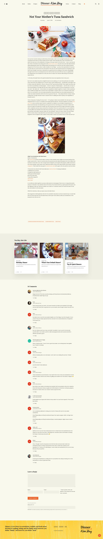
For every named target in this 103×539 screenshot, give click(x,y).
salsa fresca (30, 178)
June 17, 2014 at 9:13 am (37, 291)
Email (45, 489)
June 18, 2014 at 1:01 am (37, 408)
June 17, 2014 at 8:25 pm (37, 384)
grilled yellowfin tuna (50, 221)
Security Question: (32, 503)
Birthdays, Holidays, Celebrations (23, 244)
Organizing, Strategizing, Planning (74, 244)
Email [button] (66, 526)
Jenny (43, 20)
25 (47, 272)
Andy (18, 272)
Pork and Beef (45, 244)
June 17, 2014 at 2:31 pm (37, 362)
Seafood (57, 13)
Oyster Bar (32, 159)
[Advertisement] (51, 208)
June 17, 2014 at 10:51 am (37, 314)
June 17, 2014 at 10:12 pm (37, 397)
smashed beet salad (50, 166)
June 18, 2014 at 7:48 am (37, 428)
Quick (51, 13)
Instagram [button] (61, 526)
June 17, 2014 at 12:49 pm (37, 352)
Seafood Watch (52, 169)
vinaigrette (30, 166)
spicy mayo (30, 180)
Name (29, 489)
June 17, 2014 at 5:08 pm (37, 372)
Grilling (47, 13)
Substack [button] (56, 526)
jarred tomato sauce (53, 63)
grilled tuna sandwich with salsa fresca (36, 221)
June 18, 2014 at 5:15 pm (37, 441)
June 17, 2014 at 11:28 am (37, 327)
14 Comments (58, 20)
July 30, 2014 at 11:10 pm (37, 456)
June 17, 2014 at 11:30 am (37, 341)
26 (72, 272)
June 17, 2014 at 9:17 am (37, 303)
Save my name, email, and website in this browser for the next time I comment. (67, 491)
